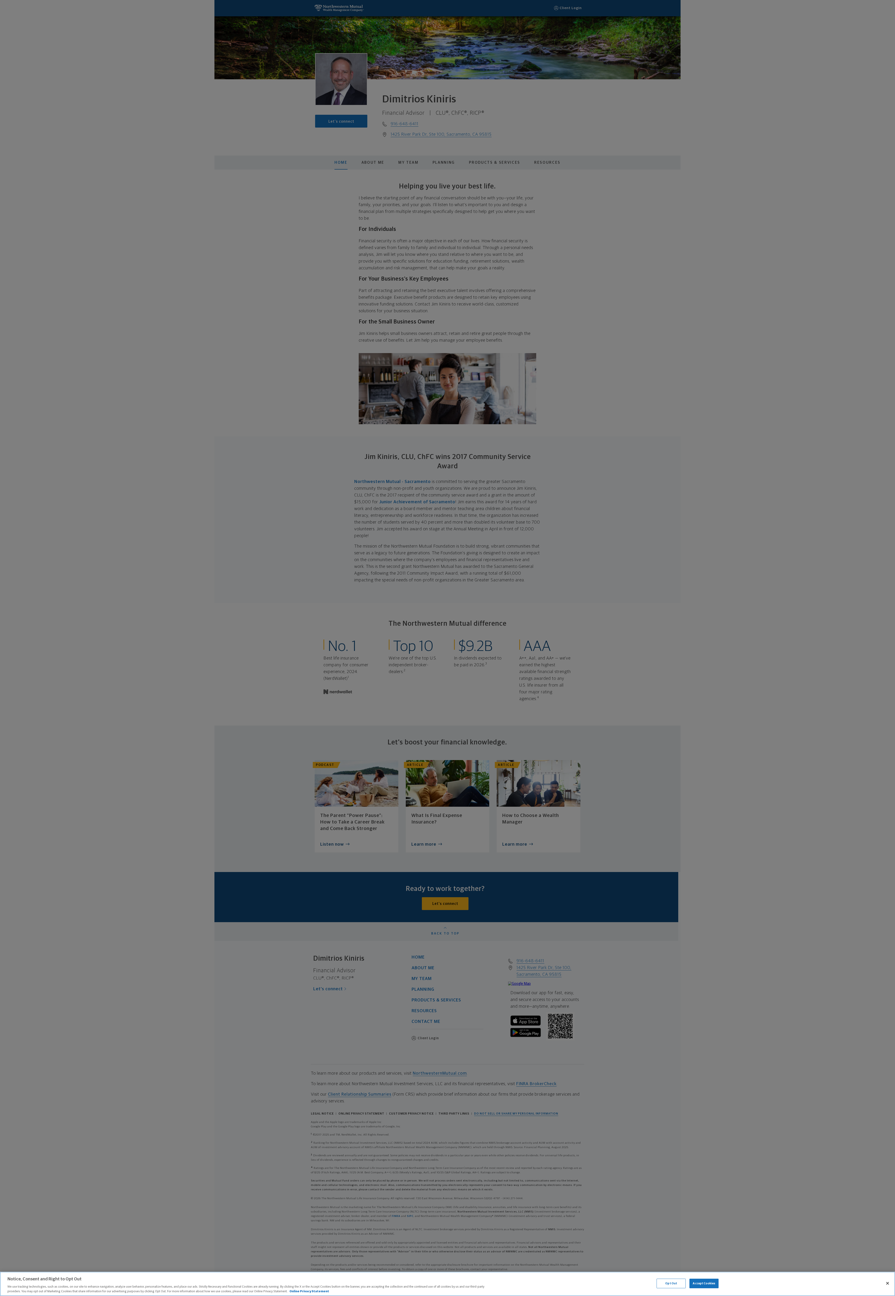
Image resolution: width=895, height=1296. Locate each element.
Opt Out (671, 1283)
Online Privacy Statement (309, 1291)
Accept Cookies (704, 1283)
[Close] (887, 1283)
